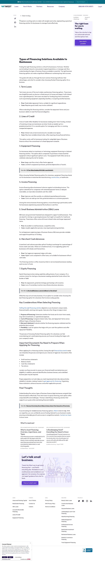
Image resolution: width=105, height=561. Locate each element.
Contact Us (32, 503)
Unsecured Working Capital (20, 500)
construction (55, 177)
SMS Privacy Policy (50, 503)
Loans (16, 6)
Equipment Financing (18, 518)
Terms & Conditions (50, 506)
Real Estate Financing (18, 503)
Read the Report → (81, 1)
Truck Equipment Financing (68, 542)
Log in (100, 6)
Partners (39, 6)
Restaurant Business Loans (68, 534)
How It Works (27, 6)
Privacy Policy (48, 500)
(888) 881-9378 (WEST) (85, 6)
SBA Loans (15, 506)
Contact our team (65, 415)
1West (55, 411)
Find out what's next (30, 483)
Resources (50, 6)
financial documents (60, 350)
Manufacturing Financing (67, 516)
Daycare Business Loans (67, 508)
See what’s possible (83, 42)
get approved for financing (52, 381)
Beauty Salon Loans (66, 500)
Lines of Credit (16, 514)
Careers (31, 506)
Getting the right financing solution (30, 308)
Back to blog (26, 16)
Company (62, 6)
